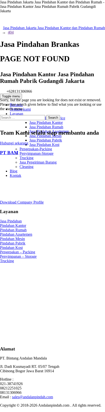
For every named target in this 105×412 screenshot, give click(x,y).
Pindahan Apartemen (16, 234)
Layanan (16, 114)
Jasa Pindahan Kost (44, 144)
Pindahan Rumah (13, 230)
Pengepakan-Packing (36, 149)
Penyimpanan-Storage (36, 153)
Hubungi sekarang (14, 143)
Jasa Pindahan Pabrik (45, 140)
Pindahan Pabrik (12, 243)
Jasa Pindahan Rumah (46, 127)
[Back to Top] (2, 410)
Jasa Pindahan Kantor (46, 122)
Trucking (26, 158)
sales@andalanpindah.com (32, 397)
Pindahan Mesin (12, 239)
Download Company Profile (22, 202)
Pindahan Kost (11, 247)
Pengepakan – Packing (17, 252)
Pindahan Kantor (13, 225)
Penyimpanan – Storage (18, 256)
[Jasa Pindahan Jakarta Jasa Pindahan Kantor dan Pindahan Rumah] (52, 46)
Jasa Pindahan (11, 221)
